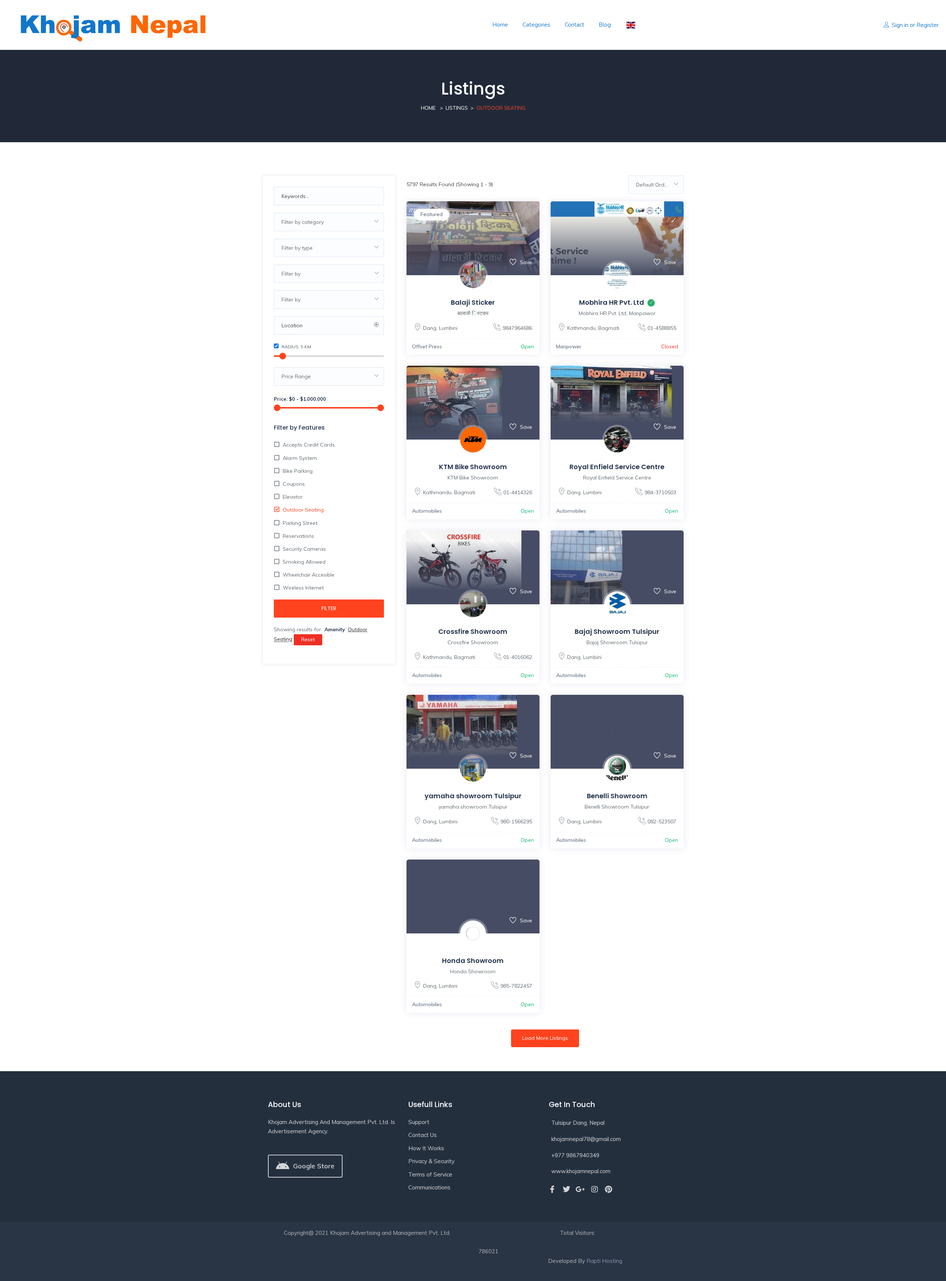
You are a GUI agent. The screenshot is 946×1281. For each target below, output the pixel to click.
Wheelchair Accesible (308, 574)
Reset (308, 639)
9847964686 (517, 328)
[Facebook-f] (552, 1189)
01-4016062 (517, 657)
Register (927, 24)
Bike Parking (298, 471)
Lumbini (448, 328)
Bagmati (608, 328)
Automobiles (427, 511)
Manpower (568, 346)
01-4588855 (661, 328)
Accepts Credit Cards (309, 444)
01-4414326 (517, 492)
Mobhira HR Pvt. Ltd (611, 302)
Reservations (298, 536)
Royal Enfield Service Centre (616, 466)
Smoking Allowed (304, 561)
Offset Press (427, 346)
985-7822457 (516, 986)
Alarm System (300, 458)
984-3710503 (660, 492)
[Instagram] (594, 1189)
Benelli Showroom (617, 795)
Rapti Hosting (604, 1260)
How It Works (426, 1148)
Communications (429, 1187)
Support (418, 1121)
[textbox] (329, 222)
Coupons (294, 484)
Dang (429, 328)
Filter (328, 608)
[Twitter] (566, 1189)
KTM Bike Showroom (473, 466)
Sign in (900, 24)
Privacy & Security (431, 1161)
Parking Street (300, 523)
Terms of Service (430, 1174)
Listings (457, 108)
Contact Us (422, 1134)
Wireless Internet (303, 587)
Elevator (293, 496)
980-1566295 (516, 821)
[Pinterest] (608, 1189)
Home (500, 24)
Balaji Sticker (473, 302)
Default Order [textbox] (652, 184)
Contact (574, 24)
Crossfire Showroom (472, 631)
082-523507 (661, 821)
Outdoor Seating (303, 509)
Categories (536, 24)
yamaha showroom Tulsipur (473, 795)
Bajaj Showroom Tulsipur (617, 631)
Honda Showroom (473, 960)
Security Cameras (304, 549)
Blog (605, 24)
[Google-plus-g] (580, 1189)
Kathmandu (581, 328)
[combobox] (329, 222)
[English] (630, 25)
